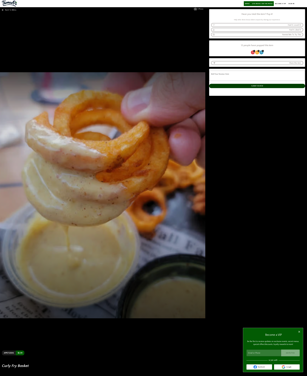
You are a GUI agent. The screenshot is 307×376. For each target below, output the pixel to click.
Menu (247, 3)
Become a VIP (280, 3)
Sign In (291, 3)
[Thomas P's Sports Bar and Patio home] (13, 4)
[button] (9, 10)
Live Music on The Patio (262, 3)
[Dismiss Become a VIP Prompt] (299, 332)
